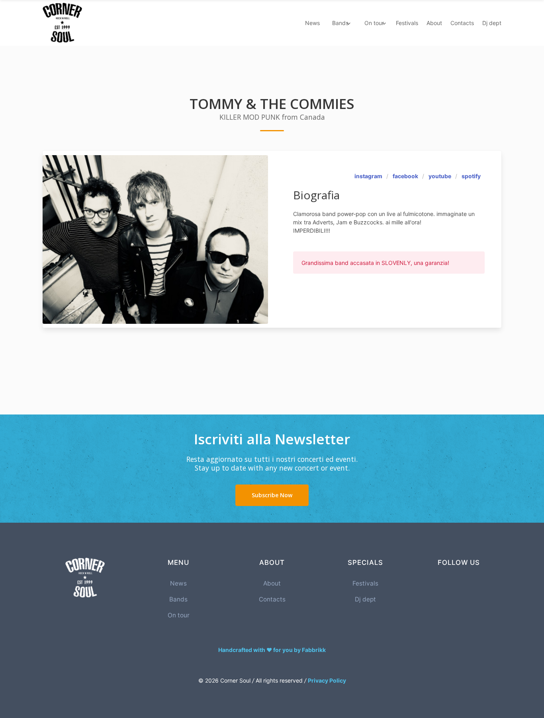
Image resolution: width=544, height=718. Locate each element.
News (312, 22)
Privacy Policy (327, 680)
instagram (368, 176)
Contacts (462, 22)
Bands (178, 599)
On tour (179, 615)
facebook (405, 176)
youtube (440, 176)
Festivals (407, 22)
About (434, 22)
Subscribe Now (272, 495)
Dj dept (491, 22)
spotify (471, 176)
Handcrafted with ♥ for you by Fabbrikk (272, 649)
